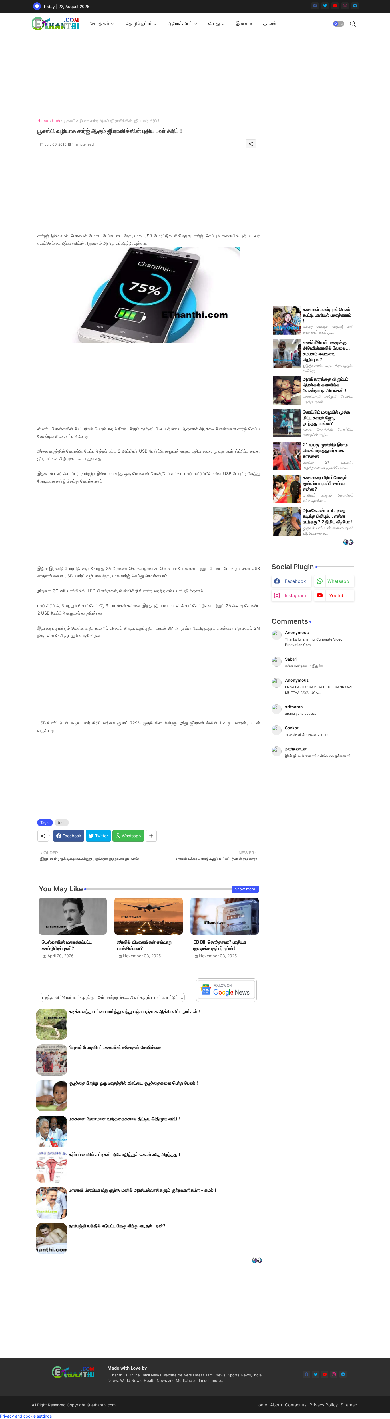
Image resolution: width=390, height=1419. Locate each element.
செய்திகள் (100, 23)
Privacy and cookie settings (26, 1416)
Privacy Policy (323, 1405)
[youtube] (335, 5)
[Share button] (151, 836)
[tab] (102, 23)
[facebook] (315, 5)
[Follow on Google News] (226, 997)
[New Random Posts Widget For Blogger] (257, 1261)
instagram (295, 595)
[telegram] (355, 5)
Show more (245, 889)
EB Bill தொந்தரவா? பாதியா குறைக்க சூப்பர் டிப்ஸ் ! (219, 945)
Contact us (296, 1405)
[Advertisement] (193, 74)
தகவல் (269, 23)
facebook (295, 581)
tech (56, 120)
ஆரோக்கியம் (180, 23)
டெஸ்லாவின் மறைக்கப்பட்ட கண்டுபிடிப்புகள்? (67, 945)
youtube (338, 595)
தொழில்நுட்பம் (139, 23)
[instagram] (345, 5)
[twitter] (325, 5)
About (276, 1405)
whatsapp (338, 581)
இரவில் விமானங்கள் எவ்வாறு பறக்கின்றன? (144, 945)
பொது (214, 23)
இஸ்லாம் (244, 23)
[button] (338, 24)
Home (42, 120)
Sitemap (349, 1405)
